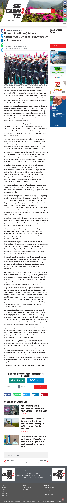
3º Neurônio (5, 492)
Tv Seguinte (5, 496)
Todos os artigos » (12, 455)
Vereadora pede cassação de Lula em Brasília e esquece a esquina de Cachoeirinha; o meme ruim (34, 441)
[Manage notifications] (63, 499)
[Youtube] (65, 15)
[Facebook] (65, 2)
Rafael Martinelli (49, 487)
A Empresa (26, 489)
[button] (3, 31)
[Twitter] (65, 10)
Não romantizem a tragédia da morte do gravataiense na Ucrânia (34, 408)
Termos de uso (27, 487)
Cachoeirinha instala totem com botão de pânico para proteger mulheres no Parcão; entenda (32, 424)
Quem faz (26, 492)
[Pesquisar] (53, 11)
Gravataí (4, 489)
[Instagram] (65, 6)
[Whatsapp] (65, 19)
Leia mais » (25, 413)
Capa (3, 485)
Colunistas (5, 494)
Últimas (4, 487)
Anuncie (25, 485)
